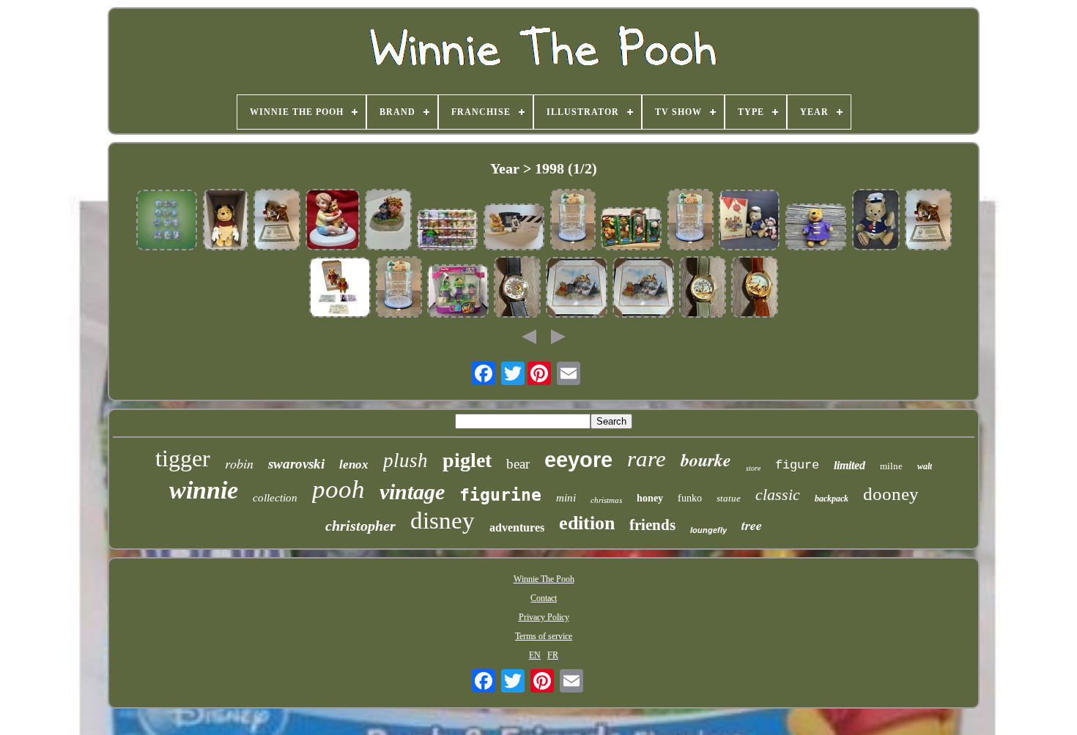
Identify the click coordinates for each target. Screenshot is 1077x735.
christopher (360, 526)
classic (777, 494)
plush (405, 460)
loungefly (708, 530)
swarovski (296, 463)
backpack (831, 498)
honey (650, 498)
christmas (606, 500)
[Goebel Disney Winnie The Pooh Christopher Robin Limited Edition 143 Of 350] (514, 228)
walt (924, 466)
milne (891, 465)
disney (442, 520)
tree (751, 525)
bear (518, 463)
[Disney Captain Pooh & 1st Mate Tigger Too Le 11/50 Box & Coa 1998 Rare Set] (277, 221)
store (753, 468)
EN (535, 655)
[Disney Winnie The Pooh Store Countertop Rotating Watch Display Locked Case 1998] (573, 221)
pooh (338, 489)
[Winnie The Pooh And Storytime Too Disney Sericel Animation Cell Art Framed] (576, 288)
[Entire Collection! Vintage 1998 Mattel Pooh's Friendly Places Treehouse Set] (447, 230)
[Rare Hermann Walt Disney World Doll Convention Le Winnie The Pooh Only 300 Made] (876, 221)
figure (797, 465)
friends (652, 525)
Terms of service (543, 636)
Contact (543, 598)
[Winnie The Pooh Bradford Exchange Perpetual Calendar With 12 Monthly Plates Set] (167, 221)
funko (690, 498)
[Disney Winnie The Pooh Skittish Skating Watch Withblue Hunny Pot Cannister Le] (517, 288)
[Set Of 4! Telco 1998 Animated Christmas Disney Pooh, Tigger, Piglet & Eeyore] (631, 230)
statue (729, 498)
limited (849, 465)
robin (239, 463)
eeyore (578, 459)
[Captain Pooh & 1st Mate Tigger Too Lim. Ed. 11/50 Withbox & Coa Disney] (928, 221)
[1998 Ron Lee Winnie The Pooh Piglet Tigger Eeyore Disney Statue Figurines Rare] (388, 221)
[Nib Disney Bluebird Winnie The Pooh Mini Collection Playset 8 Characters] (458, 292)
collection (275, 498)
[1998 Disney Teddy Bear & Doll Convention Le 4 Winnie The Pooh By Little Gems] (340, 288)
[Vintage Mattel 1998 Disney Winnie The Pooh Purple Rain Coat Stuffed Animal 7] (816, 228)
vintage (412, 492)
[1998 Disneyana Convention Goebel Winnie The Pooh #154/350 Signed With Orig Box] (332, 221)
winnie (203, 490)
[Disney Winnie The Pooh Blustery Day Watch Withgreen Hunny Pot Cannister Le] (703, 288)
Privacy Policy (544, 617)
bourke (706, 459)
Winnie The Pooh (544, 579)
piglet (467, 460)
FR (552, 655)
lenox (354, 464)
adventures (516, 527)
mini (566, 498)
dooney (891, 494)
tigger (182, 458)
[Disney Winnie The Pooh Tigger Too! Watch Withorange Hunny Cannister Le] (755, 288)
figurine (500, 494)
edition (587, 523)
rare (646, 458)
